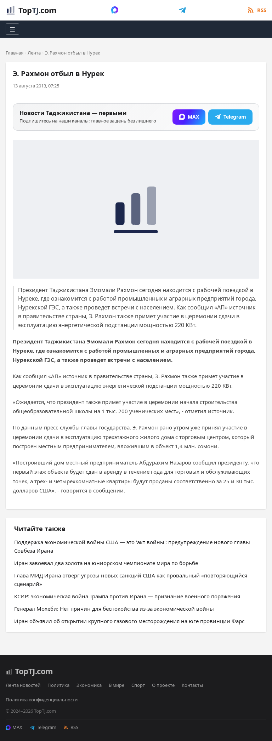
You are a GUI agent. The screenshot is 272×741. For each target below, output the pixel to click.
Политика (58, 685)
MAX (17, 727)
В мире (116, 685)
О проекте (163, 685)
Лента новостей (23, 685)
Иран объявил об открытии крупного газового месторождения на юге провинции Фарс (129, 621)
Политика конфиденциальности (42, 699)
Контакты (192, 685)
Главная (14, 53)
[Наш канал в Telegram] (182, 10)
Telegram (46, 727)
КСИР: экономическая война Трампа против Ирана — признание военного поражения (127, 596)
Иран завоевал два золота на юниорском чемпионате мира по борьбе (106, 562)
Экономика (89, 685)
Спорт (138, 685)
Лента (34, 53)
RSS (74, 727)
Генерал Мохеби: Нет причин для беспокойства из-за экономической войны (114, 608)
